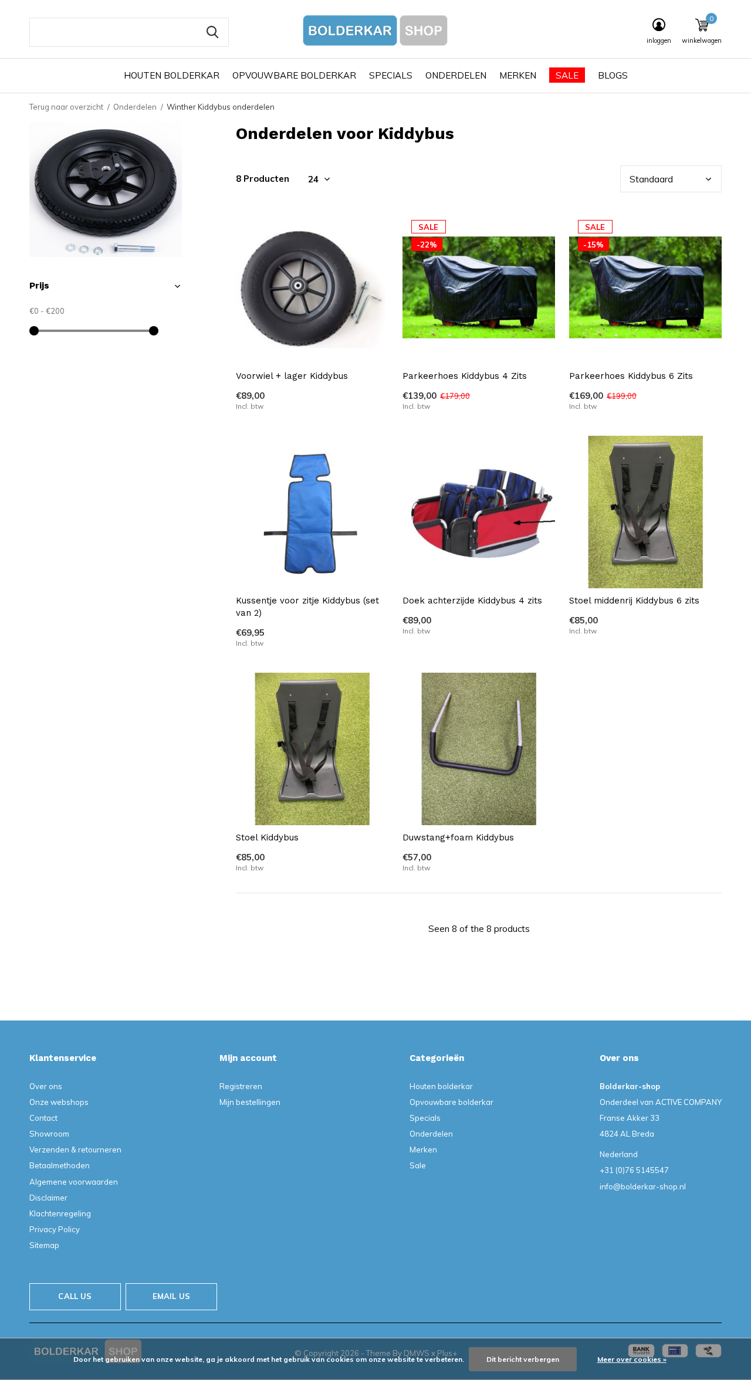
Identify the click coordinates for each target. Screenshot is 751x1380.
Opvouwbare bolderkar (294, 75)
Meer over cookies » (632, 1359)
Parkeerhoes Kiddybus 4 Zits (464, 376)
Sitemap (44, 1245)
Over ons (45, 1086)
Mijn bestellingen (249, 1102)
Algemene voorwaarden (73, 1181)
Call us (75, 1296)
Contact (43, 1118)
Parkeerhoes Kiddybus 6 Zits (631, 376)
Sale (567, 75)
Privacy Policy (54, 1229)
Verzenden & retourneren (75, 1149)
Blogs (613, 75)
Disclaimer (48, 1197)
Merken (517, 75)
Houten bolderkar (171, 75)
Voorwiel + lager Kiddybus (292, 376)
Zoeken (212, 32)
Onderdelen (455, 75)
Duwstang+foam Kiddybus (458, 837)
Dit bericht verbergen (522, 1359)
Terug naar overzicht (66, 106)
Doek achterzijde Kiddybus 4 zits (472, 600)
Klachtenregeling (60, 1213)
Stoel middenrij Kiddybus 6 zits (634, 600)
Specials (390, 75)
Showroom (49, 1133)
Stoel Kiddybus (267, 837)
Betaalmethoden (59, 1165)
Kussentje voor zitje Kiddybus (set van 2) (307, 606)
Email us (171, 1296)
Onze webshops (59, 1102)
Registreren (240, 1086)
